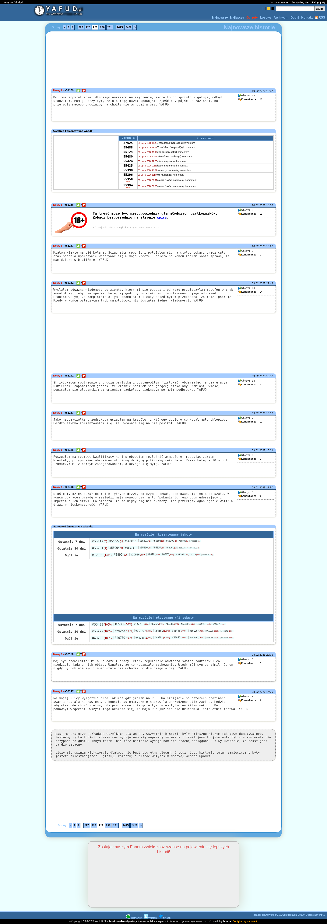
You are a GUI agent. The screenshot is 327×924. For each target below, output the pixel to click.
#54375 (227, 638)
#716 (195, 554)
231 (109, 27)
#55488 (102, 624)
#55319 (99, 541)
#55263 (124, 631)
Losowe (265, 17)
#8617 (168, 554)
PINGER (167, 918)
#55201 (99, 548)
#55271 (131, 547)
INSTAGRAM (136, 918)
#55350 (212, 631)
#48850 (179, 637)
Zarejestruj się (300, 2)
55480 (128, 156)
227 (81, 27)
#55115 (158, 547)
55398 (128, 170)
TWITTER (152, 918)
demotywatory (128, 921)
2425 (120, 27)
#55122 (144, 630)
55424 (128, 161)
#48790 (102, 638)
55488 (128, 147)
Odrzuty (252, 17)
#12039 (102, 555)
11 (251, 213)
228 (88, 27)
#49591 (162, 637)
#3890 (121, 554)
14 (251, 291)
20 (251, 99)
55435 (128, 165)
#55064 (116, 547)
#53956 (212, 638)
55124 (128, 152)
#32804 (207, 555)
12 (251, 421)
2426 (128, 27)
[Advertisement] (17, 462)
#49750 (124, 637)
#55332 (188, 624)
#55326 (157, 624)
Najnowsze (220, 17)
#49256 (144, 637)
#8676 (154, 554)
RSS (321, 17)
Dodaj (294, 17)
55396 (128, 175)
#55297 (102, 631)
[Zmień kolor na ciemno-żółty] (268, 8)
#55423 (204, 624)
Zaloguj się (318, 2)
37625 (128, 143)
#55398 (171, 541)
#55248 (227, 631)
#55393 (131, 540)
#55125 (183, 548)
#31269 (182, 554)
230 (102, 27)
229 (95, 27)
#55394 (158, 540)
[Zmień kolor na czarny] (272, 8)
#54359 (197, 637)
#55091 (171, 547)
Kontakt (307, 17)
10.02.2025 (258, 90)
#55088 (194, 548)
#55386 (172, 624)
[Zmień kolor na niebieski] (264, 8)
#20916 (138, 554)
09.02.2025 (258, 283)
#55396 (183, 541)
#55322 (116, 541)
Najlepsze (237, 17)
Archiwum (281, 17)
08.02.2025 (258, 487)
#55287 (219, 624)
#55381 (162, 630)
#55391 (145, 540)
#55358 (195, 541)
